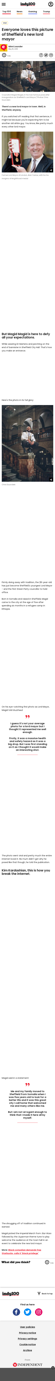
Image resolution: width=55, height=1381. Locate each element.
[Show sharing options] (51, 170)
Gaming (32, 11)
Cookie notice (27, 1344)
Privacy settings (27, 1338)
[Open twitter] (27, 1312)
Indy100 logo (28, 4)
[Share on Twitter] (46, 55)
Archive (27, 1350)
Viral (5, 23)
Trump (46, 11)
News (19, 11)
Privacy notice (27, 1333)
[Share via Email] (51, 55)
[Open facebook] (16, 1312)
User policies (27, 1327)
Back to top (47, 1293)
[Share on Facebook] (41, 55)
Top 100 (6, 11)
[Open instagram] (38, 1312)
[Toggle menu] (4, 4)
